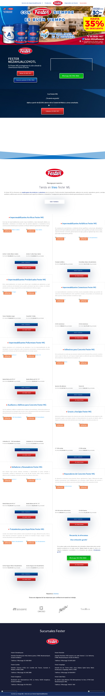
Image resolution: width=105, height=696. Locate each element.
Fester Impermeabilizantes (40, 694)
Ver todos (26, 262)
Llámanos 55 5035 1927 (52, 111)
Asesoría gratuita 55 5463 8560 (25, 80)
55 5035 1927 (26, 267)
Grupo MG (20, 694)
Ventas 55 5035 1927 (25, 73)
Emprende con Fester (71, 3)
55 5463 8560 (79, 276)
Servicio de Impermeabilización (31, 3)
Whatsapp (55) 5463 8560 (70, 76)
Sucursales (83, 3)
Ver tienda (54, 201)
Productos (48, 3)
